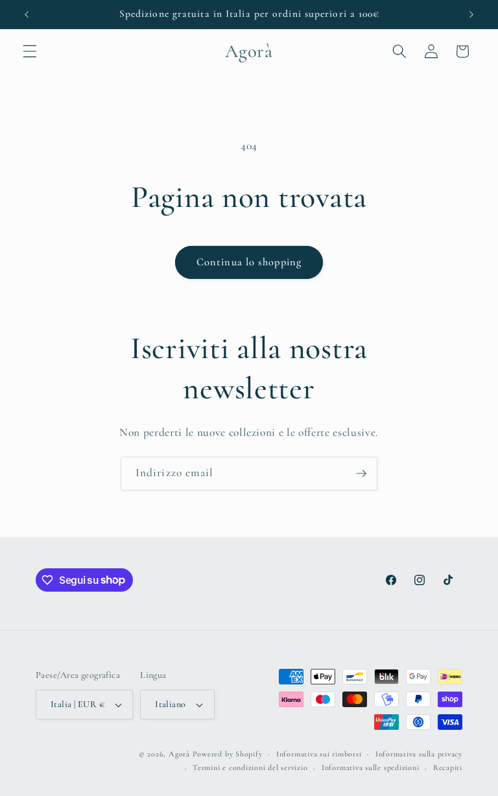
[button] (29, 51)
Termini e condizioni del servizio (250, 767)
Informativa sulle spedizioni (371, 767)
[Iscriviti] (361, 473)
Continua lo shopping (249, 262)
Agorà (179, 753)
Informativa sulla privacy (418, 753)
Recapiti (447, 767)
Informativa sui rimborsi (318, 753)
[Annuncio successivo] (471, 14)
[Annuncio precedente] (26, 14)
